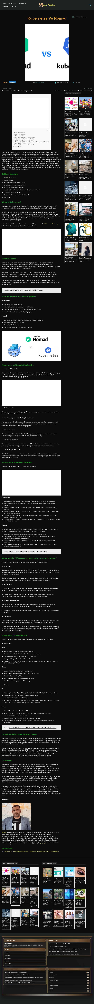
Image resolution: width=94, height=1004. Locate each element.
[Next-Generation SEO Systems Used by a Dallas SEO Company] (71, 124)
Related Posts (22, 148)
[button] (90, 5)
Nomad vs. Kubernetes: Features (23, 140)
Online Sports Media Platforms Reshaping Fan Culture (70, 239)
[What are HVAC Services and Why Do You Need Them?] (71, 145)
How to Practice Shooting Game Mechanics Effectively (47, 880)
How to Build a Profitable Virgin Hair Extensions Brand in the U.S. (85, 259)
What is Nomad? (19, 135)
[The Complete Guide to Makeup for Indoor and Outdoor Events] (80, 872)
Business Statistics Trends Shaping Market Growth (85, 239)
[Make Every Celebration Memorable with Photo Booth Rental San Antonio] (85, 145)
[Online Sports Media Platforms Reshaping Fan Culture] (71, 229)
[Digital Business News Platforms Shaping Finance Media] (85, 209)
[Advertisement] (31, 113)
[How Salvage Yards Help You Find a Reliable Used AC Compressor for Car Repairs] (71, 187)
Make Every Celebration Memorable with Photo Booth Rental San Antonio (85, 155)
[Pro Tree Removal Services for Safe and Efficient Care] (58, 894)
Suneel (4, 832)
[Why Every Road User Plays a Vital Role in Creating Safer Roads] (85, 103)
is (7, 177)
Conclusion (18, 146)
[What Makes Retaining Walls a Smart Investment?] (47, 894)
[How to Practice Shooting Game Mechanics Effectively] (47, 872)
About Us (7, 953)
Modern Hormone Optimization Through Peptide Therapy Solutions (80, 924)
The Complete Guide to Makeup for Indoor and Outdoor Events (80, 880)
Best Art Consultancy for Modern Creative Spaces (70, 176)
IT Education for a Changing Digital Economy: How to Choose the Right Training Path (69, 904)
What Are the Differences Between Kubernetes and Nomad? (31, 141)
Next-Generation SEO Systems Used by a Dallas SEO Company (71, 134)
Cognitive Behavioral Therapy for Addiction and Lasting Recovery (68, 924)
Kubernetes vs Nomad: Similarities (24, 138)
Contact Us (7, 955)
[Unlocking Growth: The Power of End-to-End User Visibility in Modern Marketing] (69, 872)
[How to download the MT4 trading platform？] (58, 872)
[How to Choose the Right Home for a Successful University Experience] (71, 103)
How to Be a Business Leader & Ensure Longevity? (73, 91)
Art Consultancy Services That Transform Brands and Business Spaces (71, 259)
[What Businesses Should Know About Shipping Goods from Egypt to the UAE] (85, 166)
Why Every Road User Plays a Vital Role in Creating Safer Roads (85, 113)
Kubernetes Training (51, 224)
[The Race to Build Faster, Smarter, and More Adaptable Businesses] (85, 124)
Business (12, 82)
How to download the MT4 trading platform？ (57, 880)
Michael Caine (39, 82)
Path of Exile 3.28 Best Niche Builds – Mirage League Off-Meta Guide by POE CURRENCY (85, 197)
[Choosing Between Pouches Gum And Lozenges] (58, 914)
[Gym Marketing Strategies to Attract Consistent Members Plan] (47, 914)
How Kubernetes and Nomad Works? (24, 137)
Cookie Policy (8, 963)
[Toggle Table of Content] (47, 130)
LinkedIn (43, 844)
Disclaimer (7, 961)
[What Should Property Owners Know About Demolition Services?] (80, 894)
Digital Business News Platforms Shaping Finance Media (85, 219)
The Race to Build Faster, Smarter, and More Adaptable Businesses (84, 134)
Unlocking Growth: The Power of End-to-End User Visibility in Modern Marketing (69, 882)
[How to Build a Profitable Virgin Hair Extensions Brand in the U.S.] (85, 249)
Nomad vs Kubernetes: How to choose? (25, 145)
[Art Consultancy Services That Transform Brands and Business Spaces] (71, 249)
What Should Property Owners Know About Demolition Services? (80, 903)
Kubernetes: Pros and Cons (22, 143)
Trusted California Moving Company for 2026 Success (71, 219)
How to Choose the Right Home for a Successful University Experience (71, 113)
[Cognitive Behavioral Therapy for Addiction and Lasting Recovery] (69, 914)
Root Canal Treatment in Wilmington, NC (17, 91)
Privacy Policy (8, 958)
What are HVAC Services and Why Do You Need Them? (71, 155)
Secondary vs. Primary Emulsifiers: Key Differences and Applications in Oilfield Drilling (31, 851)
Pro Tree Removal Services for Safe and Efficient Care (58, 902)
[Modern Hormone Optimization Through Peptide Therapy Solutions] (80, 914)
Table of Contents (19, 132)
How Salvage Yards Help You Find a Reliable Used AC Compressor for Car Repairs (70, 198)
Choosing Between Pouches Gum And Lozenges (58, 923)
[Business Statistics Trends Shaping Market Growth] (85, 229)
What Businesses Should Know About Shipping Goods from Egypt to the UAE (85, 176)
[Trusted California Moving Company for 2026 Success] (71, 209)
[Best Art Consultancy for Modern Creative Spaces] (71, 166)
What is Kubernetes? (20, 134)
